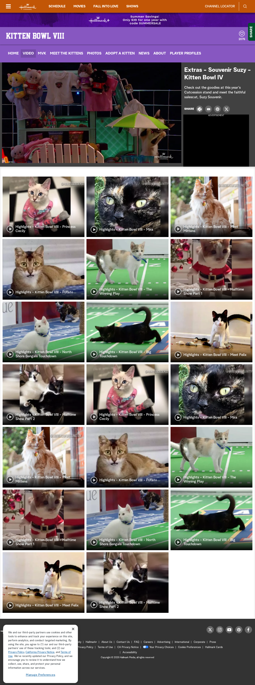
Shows (132, 6)
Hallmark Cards (214, 647)
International (182, 642)
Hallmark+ (91, 642)
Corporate (199, 642)
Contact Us (123, 642)
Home (13, 53)
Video (28, 53)
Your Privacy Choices (161, 647)
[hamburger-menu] (8, 6)
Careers (148, 642)
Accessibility (130, 652)
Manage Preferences (40, 674)
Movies (79, 6)
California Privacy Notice (40, 652)
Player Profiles (185, 53)
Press (213, 642)
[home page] (28, 6)
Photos (94, 53)
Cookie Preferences (189, 647)
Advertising (163, 642)
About (159, 53)
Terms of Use (105, 647)
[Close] (73, 628)
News (144, 53)
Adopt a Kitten (120, 53)
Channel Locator (220, 6)
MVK (42, 53)
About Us (106, 642)
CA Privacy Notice (128, 647)
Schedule (57, 6)
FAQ (136, 642)
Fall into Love (105, 6)
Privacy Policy (85, 647)
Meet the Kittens (66, 53)
